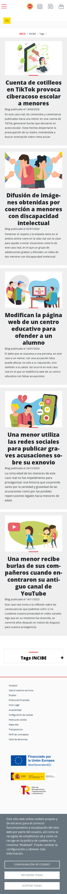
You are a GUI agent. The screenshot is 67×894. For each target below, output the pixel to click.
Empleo (12, 695)
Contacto (13, 685)
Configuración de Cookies (32, 864)
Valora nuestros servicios (21, 690)
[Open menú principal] (3, 6)
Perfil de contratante (19, 734)
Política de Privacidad (19, 700)
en (7, 20)
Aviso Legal (14, 704)
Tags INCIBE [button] (33, 658)
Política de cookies (18, 719)
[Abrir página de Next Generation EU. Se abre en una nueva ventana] (33, 761)
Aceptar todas (32, 885)
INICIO (22, 33)
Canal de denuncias (18, 739)
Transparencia (16, 729)
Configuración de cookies (21, 714)
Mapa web (14, 724)
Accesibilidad (15, 710)
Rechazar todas (32, 875)
